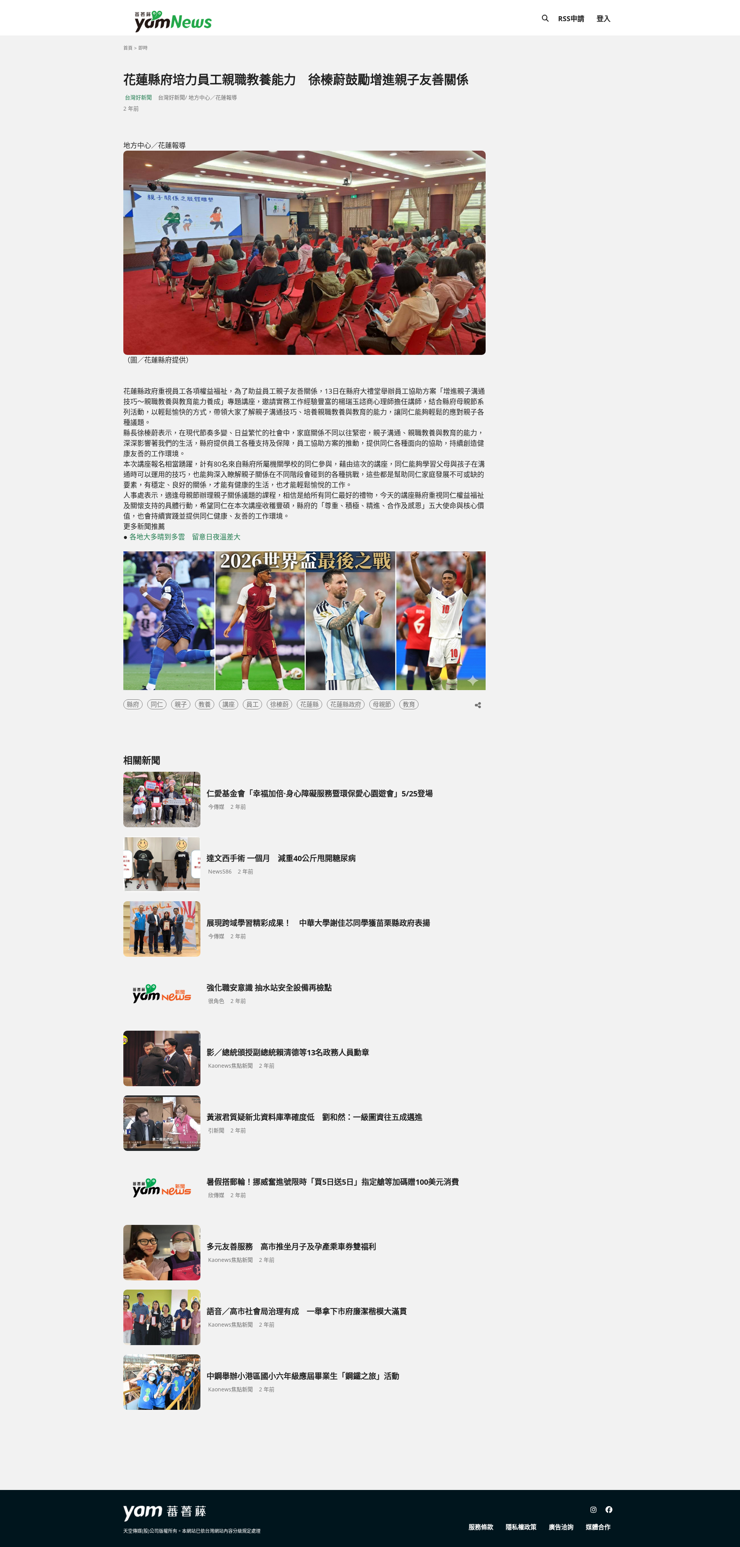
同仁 (157, 704)
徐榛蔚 (279, 704)
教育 (409, 704)
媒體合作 (598, 1527)
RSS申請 (571, 18)
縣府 (133, 704)
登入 (603, 18)
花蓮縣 (309, 704)
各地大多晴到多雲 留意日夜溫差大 (185, 536)
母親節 (382, 704)
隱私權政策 (521, 1527)
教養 (204, 704)
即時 (143, 48)
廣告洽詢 (561, 1527)
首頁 (128, 48)
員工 (252, 704)
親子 (181, 704)
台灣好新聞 (138, 97)
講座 (228, 704)
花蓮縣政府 (345, 704)
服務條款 (481, 1527)
